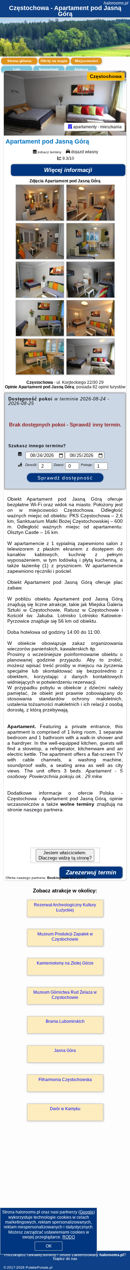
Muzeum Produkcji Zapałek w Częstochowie (65, 936)
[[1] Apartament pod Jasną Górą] (65, 103)
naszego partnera (43, 809)
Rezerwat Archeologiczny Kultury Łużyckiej (65, 907)
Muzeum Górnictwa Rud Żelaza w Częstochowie (65, 995)
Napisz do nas (65, 1258)
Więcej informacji (68, 170)
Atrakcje (81, 69)
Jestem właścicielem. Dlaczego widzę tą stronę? (65, 855)
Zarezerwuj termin (91, 872)
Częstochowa (106, 76)
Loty (16, 69)
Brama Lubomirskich (65, 1021)
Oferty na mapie (54, 61)
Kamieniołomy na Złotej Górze (65, 963)
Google (87, 1212)
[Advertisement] (65, 1196)
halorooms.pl (116, 3)
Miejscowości (86, 61)
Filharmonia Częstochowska (65, 1079)
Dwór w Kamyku (65, 1108)
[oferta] (70, 126)
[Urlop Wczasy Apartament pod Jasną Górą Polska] (40, 219)
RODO (68, 1237)
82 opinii (101, 387)
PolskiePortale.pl (39, 1267)
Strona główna (19, 61)
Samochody (49, 69)
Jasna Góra (65, 1050)
